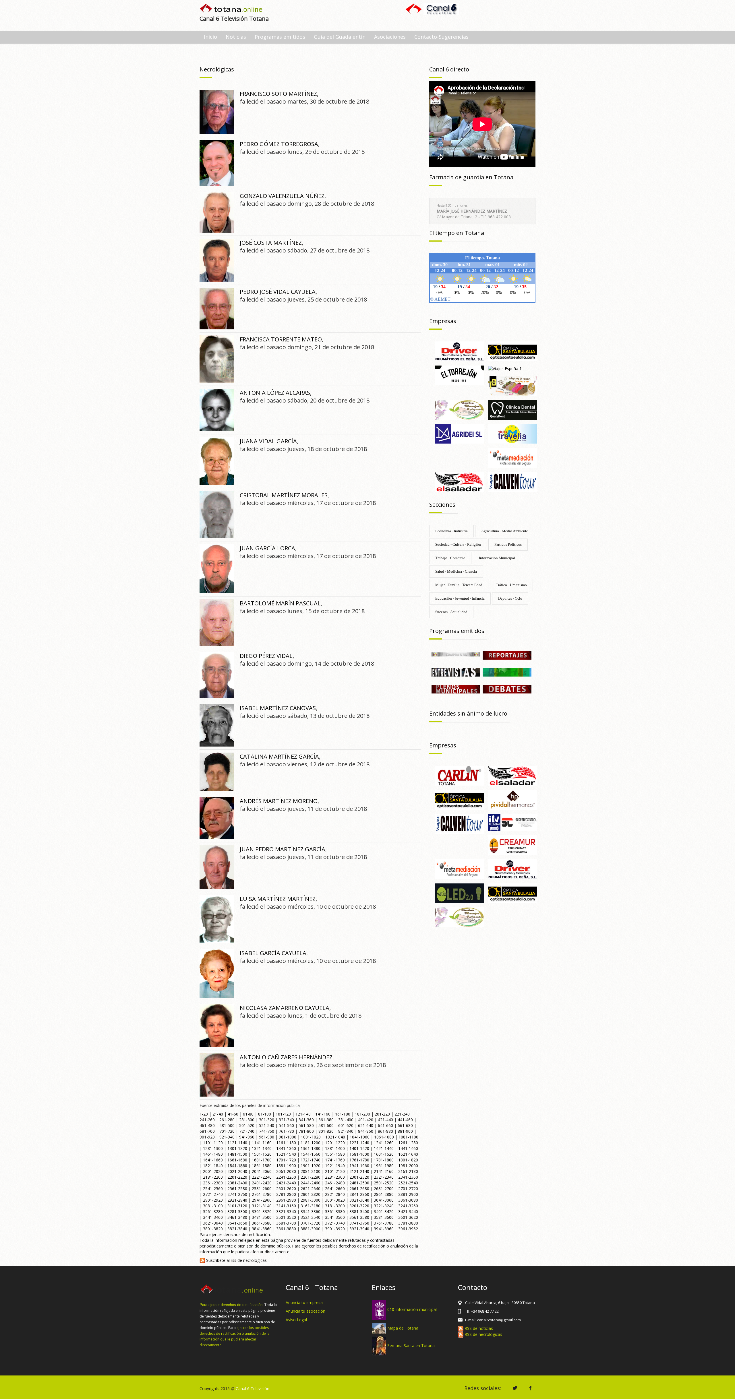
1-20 (204, 1114)
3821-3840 (237, 1228)
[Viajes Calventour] (459, 823)
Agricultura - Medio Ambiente (504, 531)
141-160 (322, 1114)
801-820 (326, 1131)
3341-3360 (310, 1211)
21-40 (217, 1114)
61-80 (248, 1114)
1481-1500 (237, 1154)
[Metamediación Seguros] (512, 457)
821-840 (345, 1131)
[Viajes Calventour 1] (512, 481)
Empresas (442, 321)
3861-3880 (286, 1228)
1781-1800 (384, 1160)
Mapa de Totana (402, 1327)
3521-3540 (310, 1217)
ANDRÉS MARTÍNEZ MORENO (279, 801)
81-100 (264, 1114)
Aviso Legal (296, 1319)
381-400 (345, 1119)
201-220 (382, 1114)
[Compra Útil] (456, 654)
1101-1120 (213, 1142)
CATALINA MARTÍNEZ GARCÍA (279, 756)
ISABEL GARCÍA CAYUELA (273, 953)
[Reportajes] (507, 655)
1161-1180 (286, 1142)
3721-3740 (335, 1223)
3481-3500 (262, 1217)
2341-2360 (408, 1177)
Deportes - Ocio (510, 598)
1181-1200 (310, 1142)
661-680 (405, 1125)
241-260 (207, 1119)
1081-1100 (408, 1137)
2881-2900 (408, 1194)
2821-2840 (335, 1194)
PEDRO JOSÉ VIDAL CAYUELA (278, 292)
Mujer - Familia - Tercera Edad (458, 585)
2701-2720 (408, 1188)
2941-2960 (262, 1200)
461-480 (207, 1125)
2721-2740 (213, 1194)
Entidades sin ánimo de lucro (468, 713)
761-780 (286, 1131)
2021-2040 (237, 1171)
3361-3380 (335, 1211)
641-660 (385, 1125)
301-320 (266, 1119)
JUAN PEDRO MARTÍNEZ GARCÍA (282, 849)
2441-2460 (310, 1183)
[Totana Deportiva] (507, 672)
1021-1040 (335, 1137)
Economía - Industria (451, 531)
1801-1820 (408, 1160)
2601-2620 (286, 1188)
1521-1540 (286, 1154)
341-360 (306, 1119)
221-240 (402, 1114)
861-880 (385, 1131)
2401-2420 (262, 1183)
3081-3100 (213, 1205)
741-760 (266, 1131)
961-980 (266, 1137)
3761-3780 (384, 1223)
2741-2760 (237, 1194)
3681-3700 (286, 1223)
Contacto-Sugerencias (441, 36)
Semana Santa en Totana (411, 1345)
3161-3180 (310, 1205)
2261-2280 (310, 1177)
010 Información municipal (412, 1309)
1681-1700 (262, 1160)
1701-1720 (286, 1160)
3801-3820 (213, 1228)
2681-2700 (384, 1188)
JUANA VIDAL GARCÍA (268, 441)
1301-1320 (237, 1148)
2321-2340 (384, 1177)
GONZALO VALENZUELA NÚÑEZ (282, 196)
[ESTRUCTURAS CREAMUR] (512, 844)
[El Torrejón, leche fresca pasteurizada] (459, 375)
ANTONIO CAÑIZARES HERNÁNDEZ (286, 1057)
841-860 (365, 1131)
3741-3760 (359, 1223)
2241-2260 (286, 1177)
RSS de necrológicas (482, 1334)
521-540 (266, 1125)
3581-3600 (384, 1217)
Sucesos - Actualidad (451, 612)
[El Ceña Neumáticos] (459, 350)
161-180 (342, 1114)
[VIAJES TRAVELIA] (512, 433)
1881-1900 (286, 1165)
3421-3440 (408, 1211)
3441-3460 (213, 1217)
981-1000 (287, 1137)
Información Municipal (497, 558)
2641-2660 (335, 1188)
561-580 (306, 1125)
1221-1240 (359, 1142)
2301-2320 (359, 1177)
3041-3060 (384, 1200)
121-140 (303, 1114)
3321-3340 (286, 1211)
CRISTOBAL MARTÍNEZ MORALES (284, 495)
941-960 (246, 1137)
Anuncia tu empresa (304, 1302)
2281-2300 (335, 1177)
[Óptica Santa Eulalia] (512, 892)
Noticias (236, 36)
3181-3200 (335, 1205)
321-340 (286, 1119)
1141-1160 (262, 1142)
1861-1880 (262, 1165)
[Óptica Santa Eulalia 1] (512, 350)
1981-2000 (408, 1165)
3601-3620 (408, 1217)
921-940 (227, 1137)
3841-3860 (262, 1228)
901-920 (207, 1137)
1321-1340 (262, 1148)
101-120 (283, 1114)
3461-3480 (237, 1217)
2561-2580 (237, 1188)
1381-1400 (335, 1148)
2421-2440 (286, 1183)
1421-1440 (384, 1148)
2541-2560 (213, 1188)
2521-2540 (408, 1183)
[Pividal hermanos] (512, 799)
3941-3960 (384, 1228)
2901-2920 (213, 1200)
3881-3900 (310, 1228)
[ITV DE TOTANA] (512, 822)
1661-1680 (237, 1160)
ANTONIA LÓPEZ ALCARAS (275, 393)
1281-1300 (213, 1148)
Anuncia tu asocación (305, 1311)
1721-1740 (310, 1160)
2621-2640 (310, 1188)
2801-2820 (310, 1194)
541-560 (286, 1125)
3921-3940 (359, 1228)
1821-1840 (213, 1165)
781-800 (306, 1131)
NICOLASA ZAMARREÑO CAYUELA (284, 1008)
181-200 (362, 1114)
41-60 (233, 1114)
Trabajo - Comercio (450, 558)
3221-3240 (384, 1205)
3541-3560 (335, 1217)
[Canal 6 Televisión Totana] (232, 8)
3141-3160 (286, 1205)
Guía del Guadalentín (339, 36)
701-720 (227, 1131)
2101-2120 (335, 1171)
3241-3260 (408, 1205)
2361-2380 (213, 1183)
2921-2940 (237, 1200)
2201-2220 (237, 1177)
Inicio (210, 36)
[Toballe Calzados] (512, 385)
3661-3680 (262, 1223)
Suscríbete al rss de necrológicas (236, 1260)
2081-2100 (310, 1171)
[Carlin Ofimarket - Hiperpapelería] (459, 775)
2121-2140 (359, 1171)
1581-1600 (359, 1154)
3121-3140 (262, 1205)
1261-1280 (408, 1142)
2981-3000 (310, 1200)
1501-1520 (262, 1154)
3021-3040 (359, 1200)
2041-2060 (262, 1171)
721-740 (246, 1131)
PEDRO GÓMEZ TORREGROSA (279, 144)
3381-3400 (359, 1211)
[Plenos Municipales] (456, 688)
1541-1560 (310, 1154)
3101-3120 (237, 1205)
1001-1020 (311, 1137)
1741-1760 (335, 1160)
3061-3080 (408, 1200)
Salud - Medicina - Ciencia (456, 571)
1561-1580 (335, 1154)
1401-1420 (359, 1148)
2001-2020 (213, 1171)
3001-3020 (335, 1200)
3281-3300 (237, 1211)
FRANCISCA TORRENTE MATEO (281, 339)
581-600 (326, 1125)
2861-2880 (384, 1194)
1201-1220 (335, 1142)
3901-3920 (335, 1228)
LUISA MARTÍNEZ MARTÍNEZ (278, 899)
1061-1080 (384, 1137)
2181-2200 (213, 1177)
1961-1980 (384, 1165)
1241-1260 (384, 1142)
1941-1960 (359, 1165)
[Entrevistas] (456, 672)
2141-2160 (384, 1171)
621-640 (365, 1125)
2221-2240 (262, 1177)
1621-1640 (408, 1154)
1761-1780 (359, 1160)
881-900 (405, 1131)
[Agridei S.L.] (459, 433)
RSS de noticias (478, 1328)
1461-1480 (213, 1154)
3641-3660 (237, 1223)
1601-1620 (384, 1154)
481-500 (227, 1125)
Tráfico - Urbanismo (511, 585)
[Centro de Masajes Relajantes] (459, 409)
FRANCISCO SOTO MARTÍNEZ (278, 94)
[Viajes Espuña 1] (505, 368)
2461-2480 (335, 1183)
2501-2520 (384, 1183)
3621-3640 (213, 1223)
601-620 (345, 1125)
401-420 (365, 1119)
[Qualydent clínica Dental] (512, 409)
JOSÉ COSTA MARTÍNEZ (271, 242)
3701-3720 (310, 1223)
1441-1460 (408, 1148)
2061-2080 (286, 1171)
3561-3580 (359, 1217)
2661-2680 (359, 1188)
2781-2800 (286, 1194)
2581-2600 (262, 1188)
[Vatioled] (459, 892)
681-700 (207, 1131)
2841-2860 (359, 1194)
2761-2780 (262, 1194)
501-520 (246, 1125)
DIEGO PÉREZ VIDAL (266, 656)
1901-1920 (310, 1165)
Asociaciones (390, 36)
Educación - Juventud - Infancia (460, 598)
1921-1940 (335, 1165)
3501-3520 (286, 1217)
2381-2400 (237, 1183)
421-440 (385, 1119)
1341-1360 (286, 1148)
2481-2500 (359, 1183)
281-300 (246, 1119)
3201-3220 (359, 1205)
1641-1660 (213, 1160)
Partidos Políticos (508, 544)
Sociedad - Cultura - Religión (458, 544)
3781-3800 (408, 1223)
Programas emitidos (280, 36)
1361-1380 (310, 1148)
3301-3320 (262, 1211)
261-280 (227, 1119)
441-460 (405, 1119)
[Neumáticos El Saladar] (459, 481)
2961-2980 (286, 1200)
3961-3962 (408, 1228)
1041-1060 (360, 1137)
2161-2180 (408, 1171)
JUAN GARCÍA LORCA (267, 548)
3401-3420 (384, 1211)
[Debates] (507, 688)
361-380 (326, 1119)
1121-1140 (237, 1142)
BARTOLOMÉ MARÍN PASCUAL (280, 603)
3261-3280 (213, 1211)
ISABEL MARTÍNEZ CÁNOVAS (278, 708)
